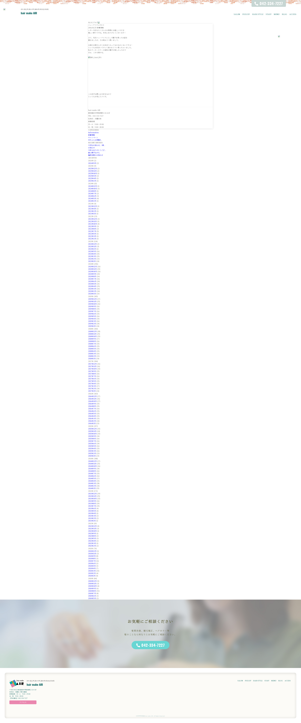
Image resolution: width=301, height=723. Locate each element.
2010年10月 (92, 586)
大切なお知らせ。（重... (96, 145)
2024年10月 (92, 188)
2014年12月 (92, 461)
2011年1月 (91, 576)
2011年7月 (92, 561)
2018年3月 (92, 353)
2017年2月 (92, 388)
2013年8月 (92, 503)
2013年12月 (92, 493)
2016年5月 (92, 413)
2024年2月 (92, 201)
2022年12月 (92, 219)
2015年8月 (92, 438)
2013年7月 (92, 506)
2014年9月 (92, 468)
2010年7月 (92, 593)
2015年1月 (92, 456)
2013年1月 (92, 521)
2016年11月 (92, 399)
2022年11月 (92, 221)
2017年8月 (92, 373)
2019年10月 (92, 304)
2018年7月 (92, 344)
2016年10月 (92, 401)
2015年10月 (92, 433)
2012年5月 (92, 538)
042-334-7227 (153, 645)
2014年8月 (92, 471)
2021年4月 (92, 254)
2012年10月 (92, 531)
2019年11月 (92, 301)
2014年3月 (92, 483)
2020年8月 (92, 276)
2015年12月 (92, 428)
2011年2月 (92, 573)
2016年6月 (92, 411)
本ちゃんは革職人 (94, 140)
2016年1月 (92, 423)
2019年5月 (92, 316)
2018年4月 (92, 351)
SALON (237, 14)
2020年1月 (92, 293)
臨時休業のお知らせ (95, 155)
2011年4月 (92, 568)
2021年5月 (92, 251)
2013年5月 (92, 511)
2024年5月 (92, 198)
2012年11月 (92, 528)
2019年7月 (92, 311)
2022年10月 (92, 224)
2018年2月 (92, 356)
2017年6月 (92, 378)
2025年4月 (92, 178)
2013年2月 (92, 518)
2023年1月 (92, 213)
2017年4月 (92, 383)
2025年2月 (92, 181)
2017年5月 (92, 381)
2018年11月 (92, 334)
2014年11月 (92, 463)
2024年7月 (92, 193)
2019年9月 (92, 306)
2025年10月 (92, 173)
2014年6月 (92, 476)
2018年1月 (92, 358)
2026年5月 (92, 163)
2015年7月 (92, 441)
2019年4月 (92, 318)
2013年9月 (92, 501)
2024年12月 (92, 186)
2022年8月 (92, 229)
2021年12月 (92, 244)
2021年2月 (92, 259)
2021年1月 (92, 261)
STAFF (268, 14)
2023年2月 (92, 211)
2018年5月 (92, 348)
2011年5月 (92, 566)
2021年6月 (92, 249)
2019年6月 (92, 314)
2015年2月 (92, 453)
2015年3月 (92, 451)
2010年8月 (92, 591)
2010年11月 (92, 583)
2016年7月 (92, 408)
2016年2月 (92, 421)
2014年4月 (92, 481)
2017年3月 (92, 386)
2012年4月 (92, 541)
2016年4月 (92, 416)
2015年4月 (92, 448)
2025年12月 (92, 168)
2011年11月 (92, 553)
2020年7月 (92, 279)
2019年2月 (92, 323)
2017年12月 (92, 364)
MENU (276, 14)
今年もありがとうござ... (97, 150)
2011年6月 (92, 563)
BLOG (284, 14)
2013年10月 (92, 498)
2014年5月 (92, 478)
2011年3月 (92, 571)
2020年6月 (92, 281)
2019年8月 (92, 309)
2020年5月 (92, 284)
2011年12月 (92, 551)
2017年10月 (92, 369)
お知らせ (91, 147)
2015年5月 (92, 446)
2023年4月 (92, 208)
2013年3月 (92, 516)
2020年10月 (92, 271)
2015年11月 (92, 431)
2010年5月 (92, 598)
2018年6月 (92, 346)
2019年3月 (92, 321)
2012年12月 (92, 526)
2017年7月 (92, 376)
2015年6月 (92, 443)
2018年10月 (92, 336)
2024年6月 (92, 196)
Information (93, 132)
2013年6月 (92, 508)
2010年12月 (92, 581)
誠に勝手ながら (94, 152)
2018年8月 (92, 341)
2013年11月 (92, 496)
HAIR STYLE (257, 14)
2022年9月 (92, 226)
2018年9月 (92, 339)
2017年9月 (92, 371)
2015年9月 (92, 436)
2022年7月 (92, 231)
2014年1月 (92, 488)
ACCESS (292, 14)
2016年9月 (92, 403)
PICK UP (246, 14)
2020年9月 (92, 274)
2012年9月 (92, 533)
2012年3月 (92, 543)
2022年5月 (92, 233)
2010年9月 (92, 588)
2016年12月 (92, 396)
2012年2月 (92, 546)
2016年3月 (92, 418)
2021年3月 (92, 256)
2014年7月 (92, 473)
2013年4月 (92, 513)
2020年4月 (92, 286)
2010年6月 (92, 596)
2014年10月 (92, 466)
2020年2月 (92, 291)
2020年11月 (92, 269)
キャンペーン (93, 137)
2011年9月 (92, 556)
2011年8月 (92, 558)
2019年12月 (92, 299)
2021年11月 (92, 246)
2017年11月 (92, 366)
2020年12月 (92, 266)
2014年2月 (92, 486)
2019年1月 (92, 326)
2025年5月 (92, 176)
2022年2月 (92, 238)
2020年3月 (92, 289)
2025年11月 (92, 171)
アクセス (22, 702)
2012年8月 (92, 536)
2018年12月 (92, 331)
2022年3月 (92, 236)
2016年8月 (92, 406)
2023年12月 (92, 206)
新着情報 (91, 135)
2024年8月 (92, 191)
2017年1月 (92, 391)
